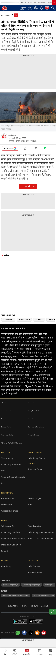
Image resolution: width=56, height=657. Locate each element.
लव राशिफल (39, 320)
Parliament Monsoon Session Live (15, 595)
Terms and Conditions (36, 427)
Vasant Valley (7, 458)
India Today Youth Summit (13, 538)
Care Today (6, 566)
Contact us (32, 403)
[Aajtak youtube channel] (43, 632)
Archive (44, 606)
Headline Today (35, 572)
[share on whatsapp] (52, 612)
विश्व (16, 15)
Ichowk (34, 606)
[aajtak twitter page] (30, 632)
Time (30, 504)
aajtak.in (12, 135)
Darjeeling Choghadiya (31, 585)
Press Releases (33, 435)
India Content (34, 566)
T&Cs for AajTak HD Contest (11, 443)
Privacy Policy (6, 427)
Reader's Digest (35, 498)
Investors (4, 419)
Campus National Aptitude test (13, 480)
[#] (44, 149)
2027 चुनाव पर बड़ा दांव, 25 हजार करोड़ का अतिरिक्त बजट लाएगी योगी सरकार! (27, 378)
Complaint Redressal (35, 411)
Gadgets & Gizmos (9, 510)
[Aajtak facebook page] (24, 632)
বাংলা (35, 2)
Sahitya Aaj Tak (8, 526)
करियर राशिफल (8, 320)
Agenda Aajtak (34, 526)
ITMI (3, 470)
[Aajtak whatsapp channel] (17, 633)
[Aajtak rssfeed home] (37, 632)
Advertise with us (7, 411)
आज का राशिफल (24, 320)
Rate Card (31, 419)
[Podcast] (36, 7)
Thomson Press (35, 469)
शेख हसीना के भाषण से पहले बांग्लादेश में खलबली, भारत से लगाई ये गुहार (27, 341)
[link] (54, 2)
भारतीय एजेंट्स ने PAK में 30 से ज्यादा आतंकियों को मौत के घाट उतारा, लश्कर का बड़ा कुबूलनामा (27, 352)
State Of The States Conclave (40, 538)
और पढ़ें (27, 186)
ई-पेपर (30, 2)
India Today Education (11, 464)
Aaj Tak (23, 2)
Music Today (6, 504)
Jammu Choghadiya (10, 585)
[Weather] (30, 8)
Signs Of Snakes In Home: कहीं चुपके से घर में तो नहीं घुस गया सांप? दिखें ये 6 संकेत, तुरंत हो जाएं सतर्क (27, 390)
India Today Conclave (10, 532)
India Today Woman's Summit (41, 532)
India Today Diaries (36, 458)
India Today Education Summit (11, 547)
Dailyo (24, 606)
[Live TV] (47, 8)
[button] (51, 652)
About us (4, 403)
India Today (42, 2)
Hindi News (5, 15)
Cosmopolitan (7, 498)
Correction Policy (7, 435)
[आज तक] (4, 8)
